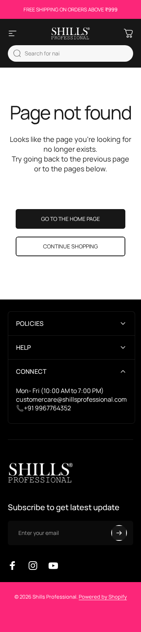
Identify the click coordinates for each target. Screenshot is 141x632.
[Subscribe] (119, 533)
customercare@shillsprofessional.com (71, 399)
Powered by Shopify (103, 596)
